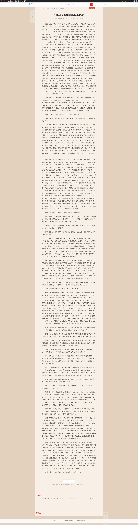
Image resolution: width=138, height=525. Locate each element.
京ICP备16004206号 (82, 520)
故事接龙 (10, 1)
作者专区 (67, 4)
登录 (110, 4)
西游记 (44, 8)
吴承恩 (59, 18)
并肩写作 (3, 1)
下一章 (69, 481)
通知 (105, 4)
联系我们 (55, 520)
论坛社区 (17, 1)
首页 (62, 4)
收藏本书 (92, 8)
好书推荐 (24, 1)
